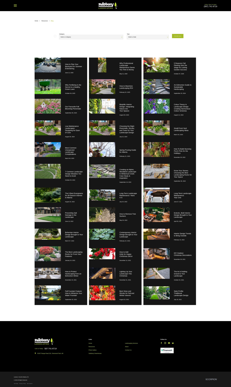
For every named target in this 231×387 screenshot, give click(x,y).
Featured (50, 36)
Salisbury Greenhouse (95, 353)
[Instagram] (165, 343)
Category (61, 34)
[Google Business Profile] (173, 343)
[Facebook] (161, 343)
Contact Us (128, 350)
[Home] (108, 5)
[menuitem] (16, 384)
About (126, 346)
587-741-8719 (50, 349)
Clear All (177, 36)
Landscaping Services (131, 343)
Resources (92, 346)
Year (128, 34)
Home (90, 343)
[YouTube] (169, 343)
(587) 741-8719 (210, 6)
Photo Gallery (92, 350)
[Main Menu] (15, 5)
